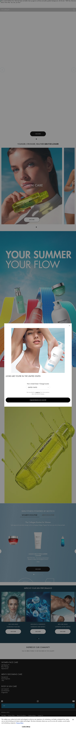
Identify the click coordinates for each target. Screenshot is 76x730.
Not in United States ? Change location (38, 383)
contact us (37, 392)
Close (69, 325)
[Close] (73, 719)
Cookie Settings (26, 726)
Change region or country (38, 400)
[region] (38, 723)
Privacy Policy (19, 723)
